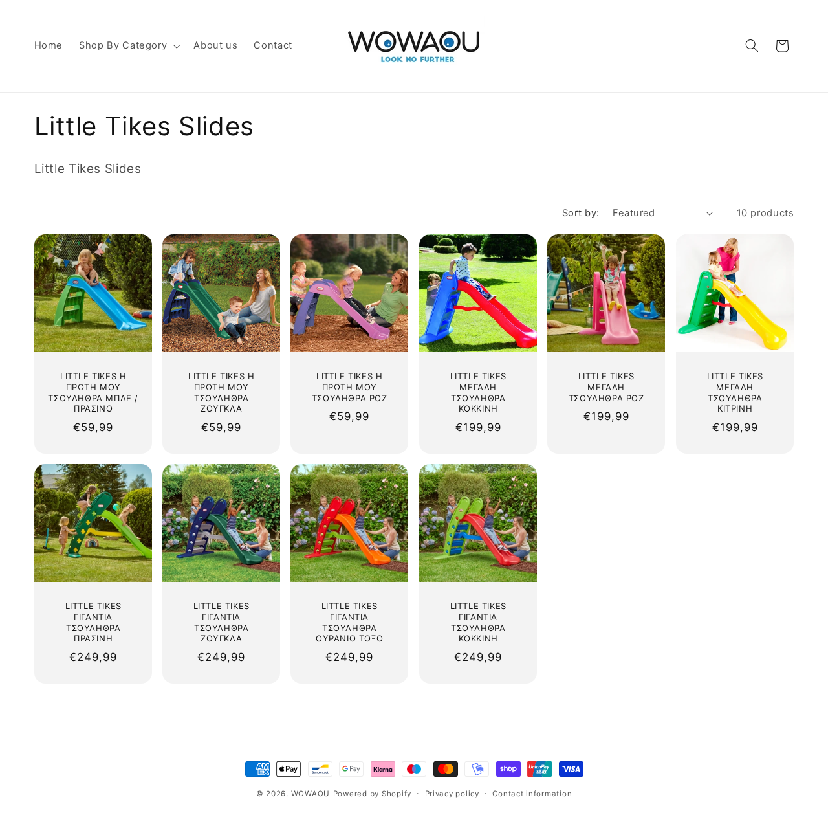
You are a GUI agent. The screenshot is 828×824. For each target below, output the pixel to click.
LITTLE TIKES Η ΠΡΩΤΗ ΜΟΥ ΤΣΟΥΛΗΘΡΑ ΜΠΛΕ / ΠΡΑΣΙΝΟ (93, 392)
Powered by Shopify (372, 793)
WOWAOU (310, 793)
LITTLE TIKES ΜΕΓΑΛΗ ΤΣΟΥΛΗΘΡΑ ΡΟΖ (606, 387)
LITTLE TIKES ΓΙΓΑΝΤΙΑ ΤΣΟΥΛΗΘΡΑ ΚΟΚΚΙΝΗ (478, 622)
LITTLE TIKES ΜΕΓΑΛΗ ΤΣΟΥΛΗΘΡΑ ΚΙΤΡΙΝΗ (734, 392)
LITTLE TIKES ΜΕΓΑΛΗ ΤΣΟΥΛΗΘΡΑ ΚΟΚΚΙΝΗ (478, 392)
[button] (128, 46)
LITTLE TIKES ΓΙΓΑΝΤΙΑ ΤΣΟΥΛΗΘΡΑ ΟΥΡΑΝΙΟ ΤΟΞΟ (349, 622)
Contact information (532, 793)
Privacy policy (452, 793)
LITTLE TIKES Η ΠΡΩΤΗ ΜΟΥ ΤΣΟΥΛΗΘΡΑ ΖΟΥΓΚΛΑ (221, 392)
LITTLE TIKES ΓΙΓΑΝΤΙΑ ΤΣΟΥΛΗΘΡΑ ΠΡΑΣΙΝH (93, 622)
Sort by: (580, 213)
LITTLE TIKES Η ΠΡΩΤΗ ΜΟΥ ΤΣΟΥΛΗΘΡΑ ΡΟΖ (349, 387)
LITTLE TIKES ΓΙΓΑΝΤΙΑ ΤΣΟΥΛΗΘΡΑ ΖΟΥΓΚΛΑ (221, 622)
